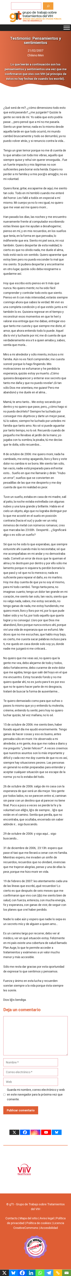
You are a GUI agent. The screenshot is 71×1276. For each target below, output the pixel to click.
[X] (14, 1132)
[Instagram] (35, 1132)
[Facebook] (25, 1132)
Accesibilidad (49, 1228)
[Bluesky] (57, 1132)
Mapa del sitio (29, 1218)
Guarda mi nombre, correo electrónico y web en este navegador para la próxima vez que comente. (36, 1094)
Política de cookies (38, 1223)
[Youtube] (46, 1132)
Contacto (11, 1218)
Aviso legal (47, 1218)
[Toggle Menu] (66, 28)
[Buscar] (48, 6)
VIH (39, 895)
